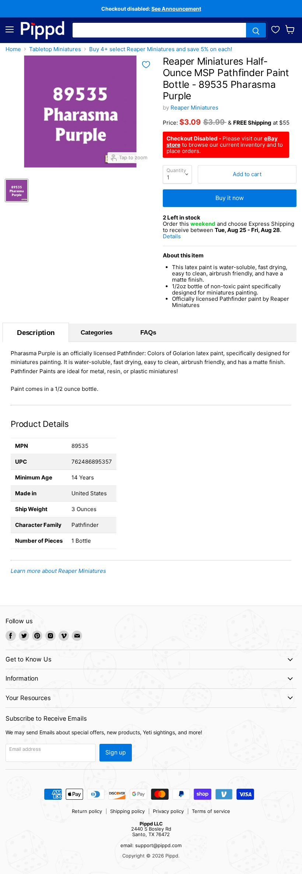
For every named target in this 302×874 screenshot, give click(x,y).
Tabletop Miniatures (55, 49)
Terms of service (211, 811)
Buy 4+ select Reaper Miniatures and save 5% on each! (160, 49)
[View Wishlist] (275, 28)
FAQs (148, 332)
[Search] (256, 30)
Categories (96, 332)
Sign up (115, 752)
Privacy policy (168, 811)
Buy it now (229, 198)
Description (35, 332)
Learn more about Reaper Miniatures (58, 570)
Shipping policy (127, 811)
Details (181, 236)
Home (13, 49)
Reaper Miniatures (194, 107)
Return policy (87, 811)
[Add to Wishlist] (146, 65)
